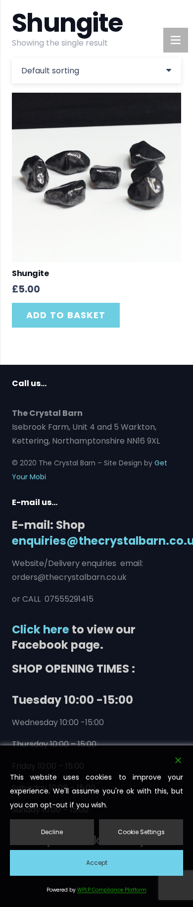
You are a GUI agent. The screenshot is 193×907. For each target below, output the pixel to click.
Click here (40, 629)
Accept (96, 862)
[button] (66, 315)
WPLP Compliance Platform (111, 890)
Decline (52, 832)
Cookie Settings (141, 832)
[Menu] (175, 40)
